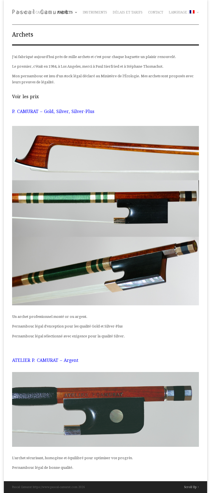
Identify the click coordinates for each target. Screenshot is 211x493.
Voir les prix (25, 96)
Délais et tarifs (128, 12)
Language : (179, 12)
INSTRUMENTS (95, 12)
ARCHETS (65, 12)
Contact (155, 12)
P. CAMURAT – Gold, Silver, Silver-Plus (53, 111)
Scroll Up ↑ (191, 487)
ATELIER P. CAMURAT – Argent (45, 360)
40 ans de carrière (35, 12)
